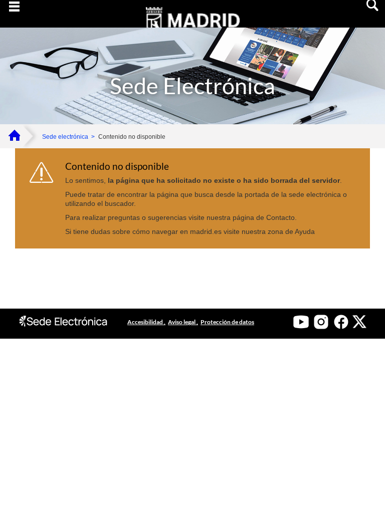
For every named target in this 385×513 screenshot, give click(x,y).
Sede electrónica (65, 136)
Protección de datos (227, 322)
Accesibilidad (145, 322)
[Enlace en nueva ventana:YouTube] (301, 322)
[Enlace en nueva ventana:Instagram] (321, 322)
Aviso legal (182, 322)
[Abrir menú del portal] (14, 14)
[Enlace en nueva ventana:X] (359, 322)
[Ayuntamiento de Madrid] (192, 27)
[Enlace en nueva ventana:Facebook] (341, 322)
